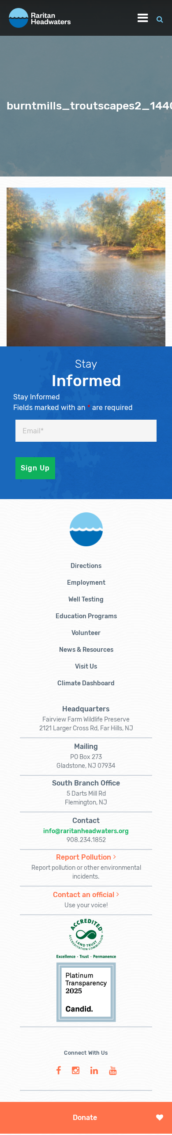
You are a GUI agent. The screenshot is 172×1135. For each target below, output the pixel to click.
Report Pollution (83, 857)
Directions (86, 566)
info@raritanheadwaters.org (86, 831)
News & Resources (86, 650)
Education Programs (86, 616)
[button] (160, 18)
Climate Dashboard (86, 683)
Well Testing (86, 599)
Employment (86, 582)
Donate (85, 1117)
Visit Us (86, 666)
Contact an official (83, 895)
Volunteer (86, 633)
